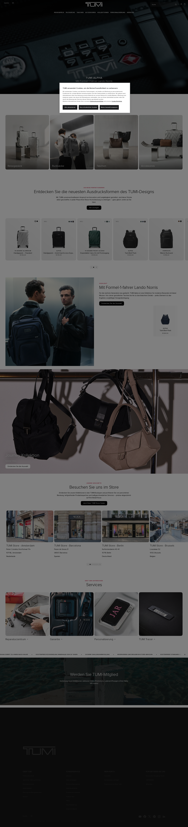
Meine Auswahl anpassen (109, 107)
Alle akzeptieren (70, 107)
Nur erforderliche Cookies (88, 107)
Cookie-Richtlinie (117, 101)
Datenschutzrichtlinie (96, 101)
